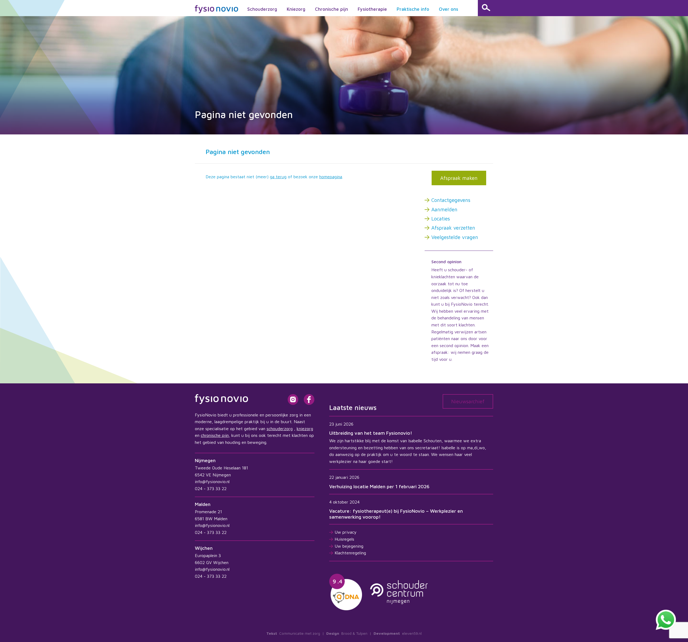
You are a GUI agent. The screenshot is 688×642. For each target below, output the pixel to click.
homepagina (330, 176)
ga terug (278, 176)
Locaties (440, 219)
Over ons (448, 9)
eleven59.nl (412, 633)
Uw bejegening (349, 546)
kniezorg (305, 428)
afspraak (439, 352)
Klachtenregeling (350, 552)
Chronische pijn (331, 9)
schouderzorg (280, 428)
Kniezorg (296, 9)
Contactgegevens (450, 200)
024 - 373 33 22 (211, 488)
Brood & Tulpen (354, 633)
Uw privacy (346, 532)
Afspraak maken (459, 178)
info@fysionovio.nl (212, 481)
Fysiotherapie (372, 9)
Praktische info (413, 9)
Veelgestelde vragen (454, 237)
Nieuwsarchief (468, 401)
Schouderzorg (262, 9)
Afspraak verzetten (453, 228)
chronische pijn (215, 435)
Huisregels (344, 539)
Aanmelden (444, 209)
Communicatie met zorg (299, 633)
